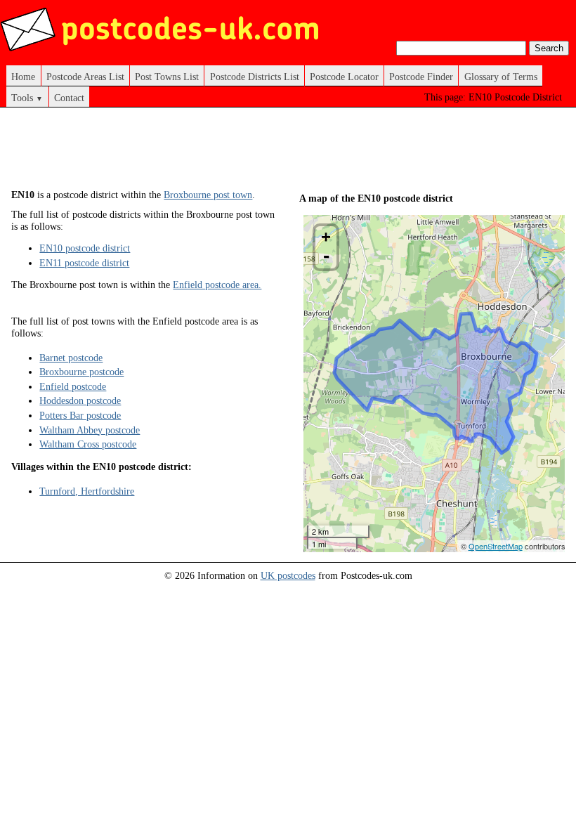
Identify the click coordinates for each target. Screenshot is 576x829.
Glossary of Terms (500, 76)
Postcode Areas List (85, 76)
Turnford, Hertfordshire (86, 491)
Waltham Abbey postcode (89, 430)
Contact (69, 97)
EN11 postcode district (84, 262)
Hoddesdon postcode (80, 400)
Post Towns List (167, 76)
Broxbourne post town (208, 194)
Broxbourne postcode (81, 371)
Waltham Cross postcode (87, 444)
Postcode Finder (421, 76)
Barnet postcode (71, 357)
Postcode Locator (344, 76)
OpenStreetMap (496, 545)
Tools (27, 97)
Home (23, 76)
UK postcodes (288, 575)
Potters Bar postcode (80, 415)
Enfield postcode (72, 386)
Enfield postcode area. (217, 284)
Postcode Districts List (254, 76)
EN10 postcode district (84, 248)
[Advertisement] (267, 153)
